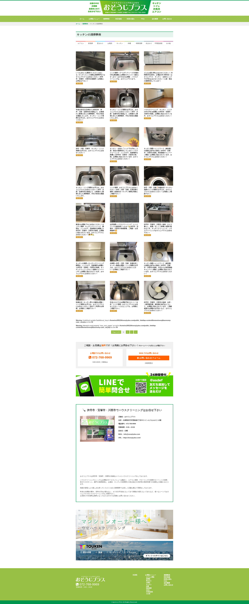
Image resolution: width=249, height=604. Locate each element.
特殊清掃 (139, 43)
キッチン (120, 43)
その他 (168, 43)
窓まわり (100, 43)
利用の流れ (131, 19)
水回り (148, 590)
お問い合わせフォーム (149, 358)
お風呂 (110, 43)
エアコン (81, 43)
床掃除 (148, 579)
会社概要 (155, 19)
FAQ (142, 19)
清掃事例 (106, 19)
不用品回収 (158, 43)
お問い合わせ (167, 19)
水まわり (149, 43)
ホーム (82, 19)
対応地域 (118, 19)
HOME (135, 575)
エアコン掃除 (150, 577)
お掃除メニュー (94, 19)
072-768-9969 (102, 357)
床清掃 (90, 43)
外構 (129, 43)
